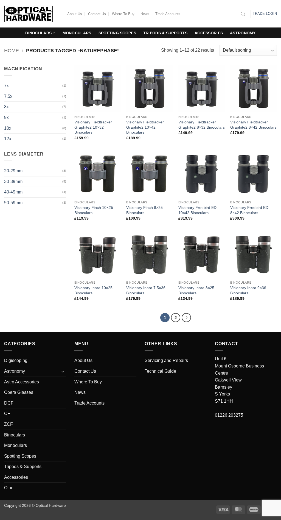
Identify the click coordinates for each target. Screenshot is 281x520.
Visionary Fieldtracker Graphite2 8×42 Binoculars (253, 124)
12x (7, 138)
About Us (74, 14)
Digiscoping (15, 360)
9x (6, 117)
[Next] (186, 317)
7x (6, 85)
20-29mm (13, 170)
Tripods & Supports (165, 33)
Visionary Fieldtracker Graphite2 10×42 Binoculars (145, 127)
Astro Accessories (21, 382)
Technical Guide (160, 371)
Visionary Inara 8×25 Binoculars (196, 290)
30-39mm (13, 181)
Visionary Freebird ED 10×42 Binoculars (197, 210)
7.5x (8, 96)
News (144, 14)
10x (7, 128)
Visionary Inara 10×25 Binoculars (93, 290)
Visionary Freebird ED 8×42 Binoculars (249, 210)
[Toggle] (63, 371)
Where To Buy (123, 14)
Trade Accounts (167, 14)
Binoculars (38, 33)
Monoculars (77, 33)
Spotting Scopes (117, 33)
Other (9, 487)
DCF (8, 403)
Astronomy (243, 33)
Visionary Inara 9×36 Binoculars (248, 290)
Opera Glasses (18, 392)
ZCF (8, 424)
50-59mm (13, 202)
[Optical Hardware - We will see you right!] (31, 13)
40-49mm (13, 192)
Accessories (209, 33)
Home (11, 50)
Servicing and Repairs (166, 360)
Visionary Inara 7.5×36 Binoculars (145, 290)
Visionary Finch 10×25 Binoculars (93, 210)
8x (6, 106)
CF (7, 413)
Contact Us (97, 14)
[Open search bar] (243, 14)
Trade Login (265, 14)
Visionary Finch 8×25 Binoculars (144, 210)
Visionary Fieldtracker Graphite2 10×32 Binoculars (93, 127)
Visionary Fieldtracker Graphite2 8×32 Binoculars (201, 124)
